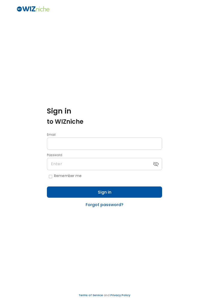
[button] (156, 164)
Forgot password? (104, 205)
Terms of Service (91, 295)
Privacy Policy (120, 295)
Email (51, 134)
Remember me (68, 175)
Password (54, 155)
